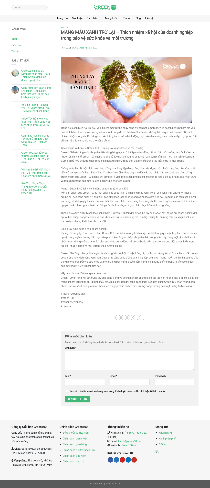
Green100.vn (129, 445)
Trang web (160, 376)
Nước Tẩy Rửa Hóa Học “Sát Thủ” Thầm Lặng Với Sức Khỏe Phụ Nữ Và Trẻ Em (35, 123)
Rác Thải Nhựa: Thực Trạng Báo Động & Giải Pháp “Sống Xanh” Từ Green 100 (34, 188)
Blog (138, 18)
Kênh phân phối (167, 438)
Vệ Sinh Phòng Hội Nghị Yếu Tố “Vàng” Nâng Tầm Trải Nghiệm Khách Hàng (35, 108)
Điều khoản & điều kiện (76, 432)
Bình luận (70, 348)
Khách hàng (165, 432)
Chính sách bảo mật (74, 461)
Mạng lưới (111, 18)
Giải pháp (16, 45)
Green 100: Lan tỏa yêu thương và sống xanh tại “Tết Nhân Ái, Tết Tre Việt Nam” (35, 157)
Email (113, 376)
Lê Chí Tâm (91, 48)
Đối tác (163, 444)
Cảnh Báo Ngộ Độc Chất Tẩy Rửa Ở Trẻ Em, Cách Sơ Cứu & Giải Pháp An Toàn (35, 140)
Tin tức (127, 18)
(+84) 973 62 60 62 (136, 432)
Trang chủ (62, 18)
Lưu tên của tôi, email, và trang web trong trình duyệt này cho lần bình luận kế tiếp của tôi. (118, 391)
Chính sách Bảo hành (74, 455)
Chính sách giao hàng (75, 444)
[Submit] (44, 7)
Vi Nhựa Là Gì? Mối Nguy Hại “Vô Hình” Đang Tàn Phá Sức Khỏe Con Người (35, 172)
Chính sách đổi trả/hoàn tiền (79, 450)
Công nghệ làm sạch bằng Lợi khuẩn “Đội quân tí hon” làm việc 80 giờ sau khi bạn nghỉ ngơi (36, 92)
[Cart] (197, 7)
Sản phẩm (92, 18)
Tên (68, 376)
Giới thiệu (77, 18)
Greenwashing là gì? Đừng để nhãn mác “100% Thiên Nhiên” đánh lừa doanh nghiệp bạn (35, 75)
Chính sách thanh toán (75, 438)
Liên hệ (149, 18)
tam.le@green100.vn (129, 441)
